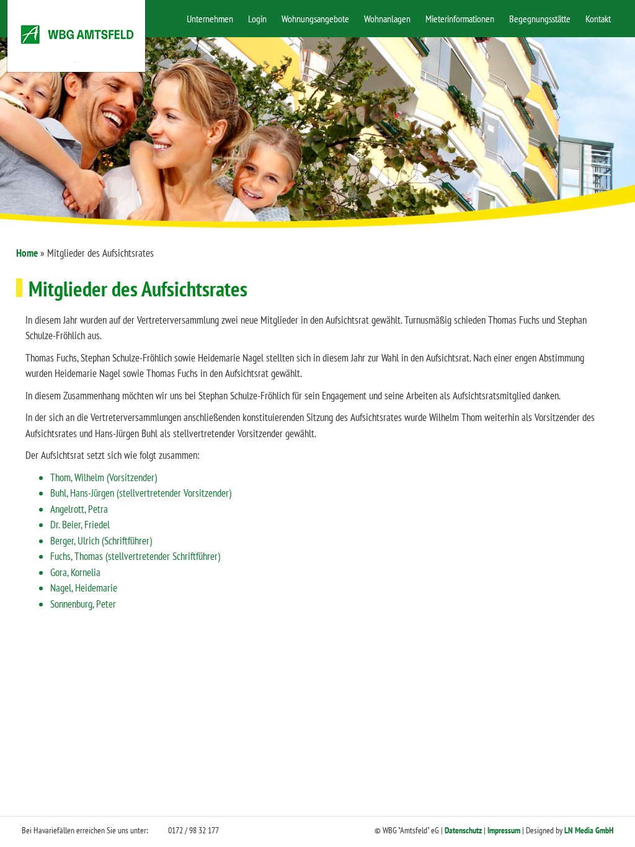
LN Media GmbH (588, 830)
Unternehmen (210, 18)
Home (27, 253)
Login (257, 18)
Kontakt (598, 18)
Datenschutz (463, 830)
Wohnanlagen (387, 18)
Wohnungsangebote (315, 18)
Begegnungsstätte (540, 18)
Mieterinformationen (459, 18)
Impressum (503, 830)
